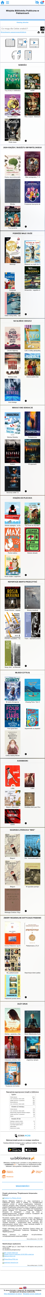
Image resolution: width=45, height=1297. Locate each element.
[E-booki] (28, 60)
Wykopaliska (13, 1126)
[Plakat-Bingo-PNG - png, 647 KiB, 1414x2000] (10, 1259)
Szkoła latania (13, 1097)
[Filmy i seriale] (34, 48)
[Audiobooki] (22, 48)
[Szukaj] (42, 29)
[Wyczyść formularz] (38, 32)
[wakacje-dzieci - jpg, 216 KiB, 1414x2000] (9, 1256)
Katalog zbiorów (22, 22)
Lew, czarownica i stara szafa (17, 1098)
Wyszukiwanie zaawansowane (11, 32)
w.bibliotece (10, 1164)
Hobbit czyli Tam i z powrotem (17, 1100)
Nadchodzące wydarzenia (12, 1244)
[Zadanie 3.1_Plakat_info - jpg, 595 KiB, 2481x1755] (12, 1198)
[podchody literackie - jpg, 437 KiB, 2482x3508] (10, 1262)
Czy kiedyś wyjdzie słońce (16, 1124)
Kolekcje (23, 32)
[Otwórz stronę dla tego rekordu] (13, 79)
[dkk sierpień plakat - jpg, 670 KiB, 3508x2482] (10, 1252)
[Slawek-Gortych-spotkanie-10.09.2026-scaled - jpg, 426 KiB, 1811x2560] (18, 1254)
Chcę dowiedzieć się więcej (13, 1294)
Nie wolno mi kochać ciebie (16, 1123)
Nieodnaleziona (14, 1102)
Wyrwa (11, 1116)
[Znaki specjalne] (42, 32)
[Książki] (10, 48)
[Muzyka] (16, 60)
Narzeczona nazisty (15, 1128)
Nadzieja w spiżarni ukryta (16, 1121)
